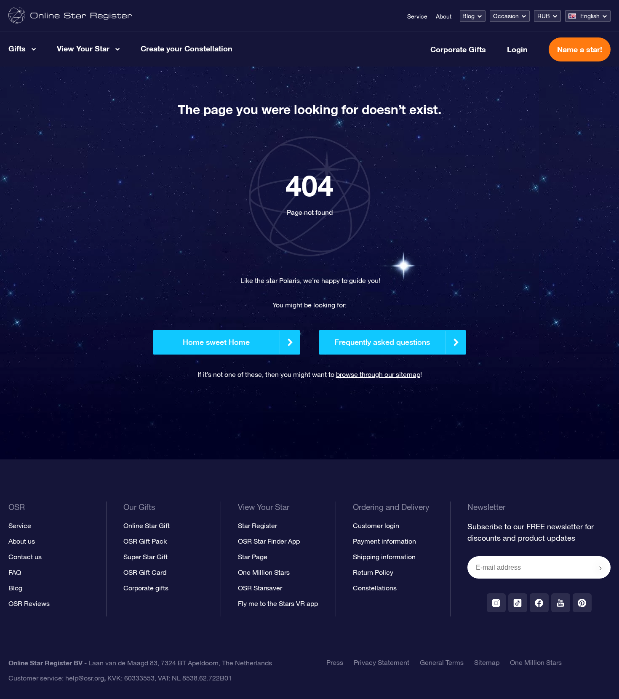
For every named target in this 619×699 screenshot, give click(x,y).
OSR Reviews (29, 603)
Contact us (25, 556)
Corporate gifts (145, 588)
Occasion (506, 16)
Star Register (257, 525)
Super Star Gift (145, 556)
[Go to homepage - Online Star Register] (70, 16)
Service (417, 16)
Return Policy (373, 572)
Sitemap (486, 662)
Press (334, 662)
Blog (468, 16)
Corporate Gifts (458, 49)
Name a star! (579, 49)
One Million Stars (264, 572)
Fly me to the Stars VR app (278, 603)
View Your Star (83, 48)
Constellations (375, 588)
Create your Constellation (186, 48)
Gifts (17, 48)
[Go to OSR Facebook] (539, 602)
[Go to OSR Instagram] (496, 602)
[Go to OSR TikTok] (517, 602)
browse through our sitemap (378, 374)
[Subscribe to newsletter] (600, 568)
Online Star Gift (146, 525)
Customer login (376, 525)
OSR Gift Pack (145, 541)
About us (21, 541)
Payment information (384, 541)
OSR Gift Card (144, 572)
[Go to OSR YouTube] (560, 602)
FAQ (14, 572)
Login (517, 49)
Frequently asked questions (382, 342)
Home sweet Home (216, 342)
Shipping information (384, 556)
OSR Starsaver (260, 588)
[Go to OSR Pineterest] (582, 602)
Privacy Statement (381, 662)
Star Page (252, 556)
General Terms (442, 662)
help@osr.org (84, 678)
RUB (543, 16)
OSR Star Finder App (269, 541)
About (443, 16)
